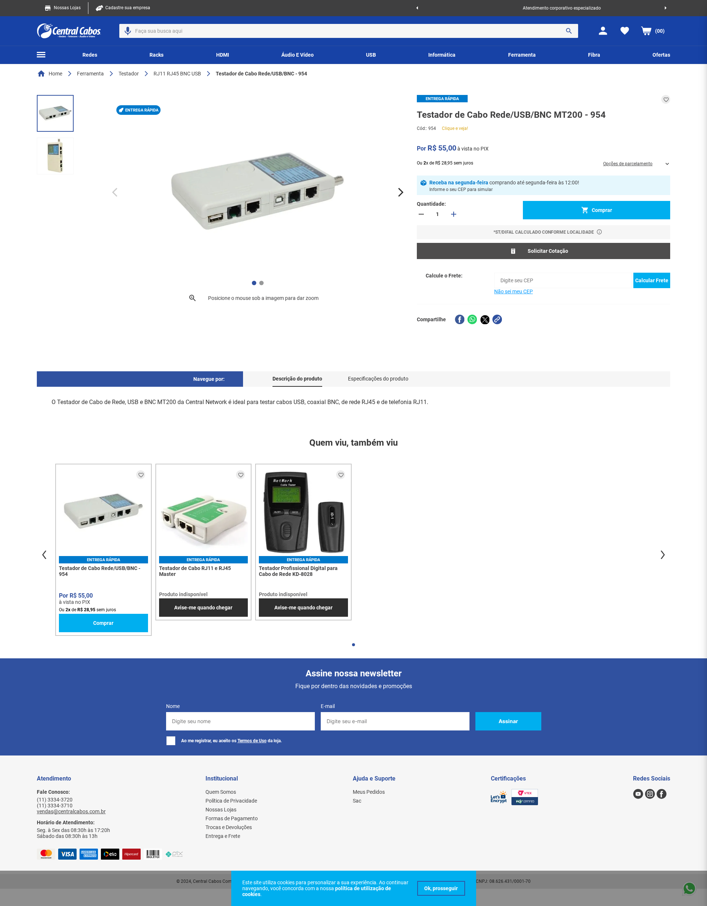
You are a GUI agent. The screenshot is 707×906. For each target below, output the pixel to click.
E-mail (328, 706)
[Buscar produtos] (569, 31)
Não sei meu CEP (513, 291)
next (662, 555)
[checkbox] (170, 740)
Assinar (508, 721)
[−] (421, 214)
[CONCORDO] (441, 888)
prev (44, 555)
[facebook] (459, 319)
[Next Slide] (665, 8)
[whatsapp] (472, 319)
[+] (453, 214)
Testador (129, 74)
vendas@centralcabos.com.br (71, 811)
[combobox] (348, 31)
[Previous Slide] (417, 8)
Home (55, 74)
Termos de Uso (252, 740)
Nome (173, 706)
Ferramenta (90, 74)
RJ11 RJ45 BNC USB (177, 74)
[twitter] (484, 319)
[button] (128, 31)
